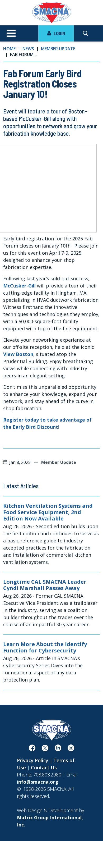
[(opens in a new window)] (32, 749)
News (28, 49)
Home (9, 49)
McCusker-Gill (19, 285)
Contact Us (44, 767)
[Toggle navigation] (11, 33)
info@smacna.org (37, 782)
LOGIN (59, 33)
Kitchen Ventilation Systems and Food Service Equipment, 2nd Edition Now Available (48, 512)
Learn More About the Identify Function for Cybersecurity (45, 647)
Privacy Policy (32, 760)
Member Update (58, 49)
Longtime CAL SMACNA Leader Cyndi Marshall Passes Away (44, 585)
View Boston (18, 354)
